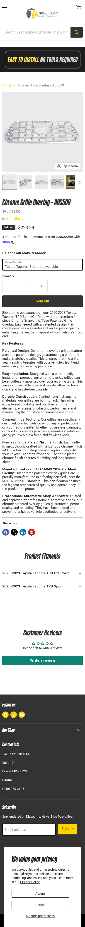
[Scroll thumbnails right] (78, 182)
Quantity (8, 276)
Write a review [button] (42, 660)
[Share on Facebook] (5, 532)
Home (7, 85)
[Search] (76, 32)
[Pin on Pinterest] (31, 532)
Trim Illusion (16, 218)
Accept (40, 893)
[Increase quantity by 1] (42, 286)
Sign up (67, 829)
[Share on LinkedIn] (22, 532)
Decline (40, 905)
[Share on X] (14, 532)
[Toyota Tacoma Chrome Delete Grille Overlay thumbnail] (9, 182)
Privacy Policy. (30, 882)
